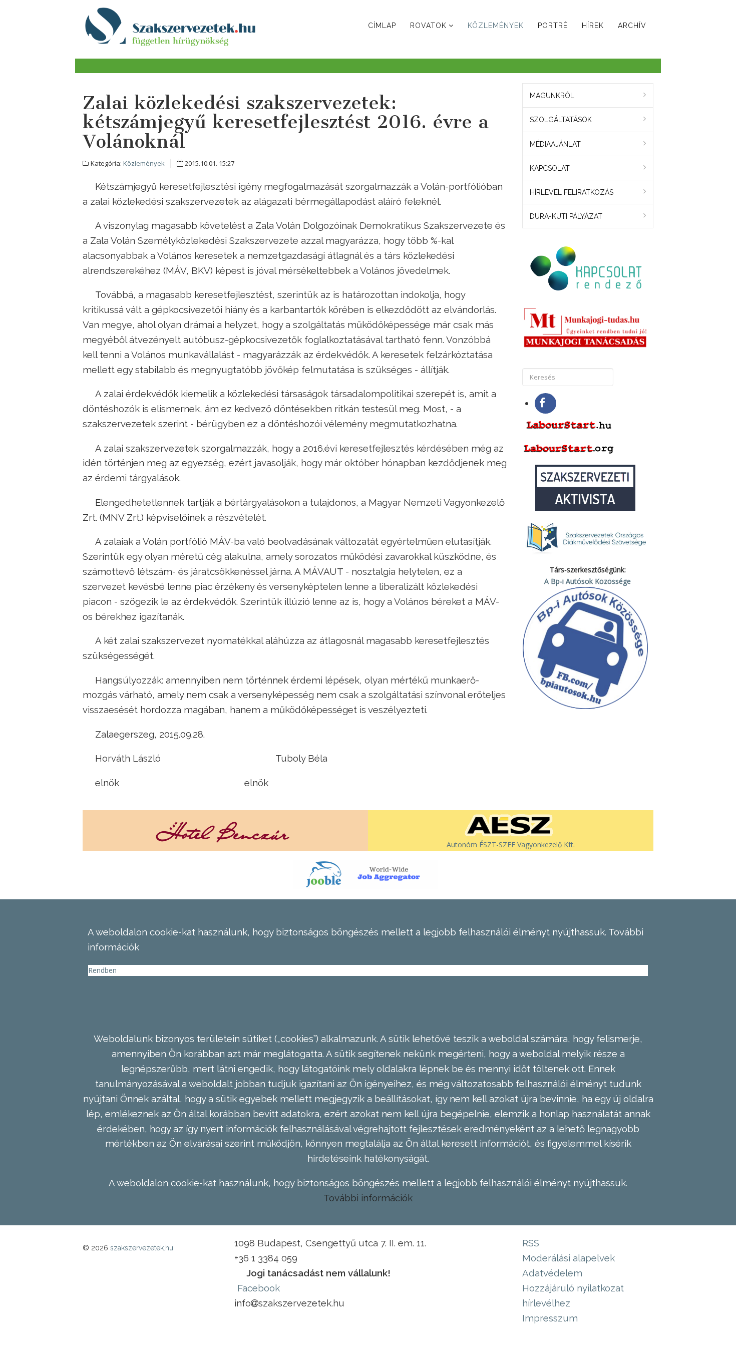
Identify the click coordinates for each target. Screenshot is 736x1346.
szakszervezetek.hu (141, 1248)
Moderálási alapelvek (568, 1257)
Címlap (382, 26)
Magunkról (552, 96)
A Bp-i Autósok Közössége (587, 581)
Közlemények (496, 26)
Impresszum (550, 1317)
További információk (368, 1197)
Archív (632, 26)
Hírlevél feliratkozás (571, 192)
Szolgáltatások (561, 120)
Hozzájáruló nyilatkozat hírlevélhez (573, 1295)
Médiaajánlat (555, 144)
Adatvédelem (552, 1272)
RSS (530, 1242)
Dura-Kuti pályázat (566, 216)
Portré (553, 26)
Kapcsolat (550, 168)
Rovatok (428, 26)
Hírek (593, 26)
